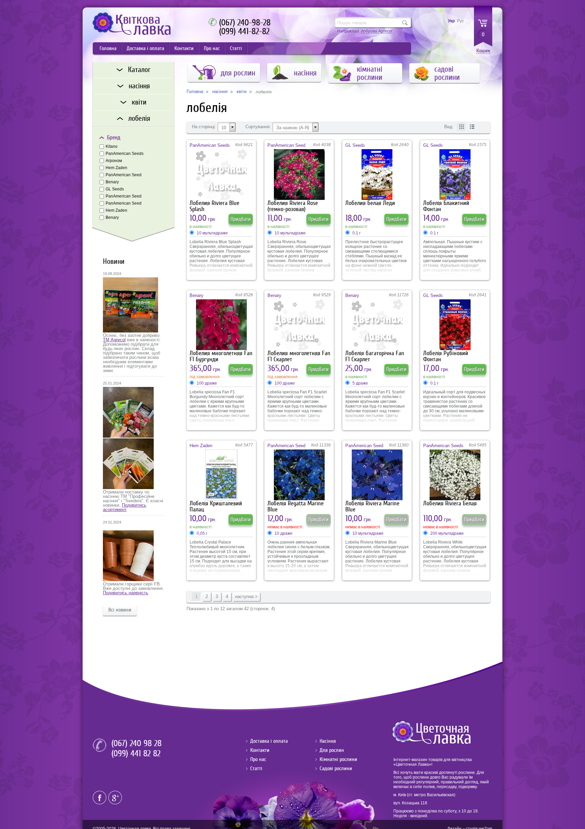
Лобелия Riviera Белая (450, 503)
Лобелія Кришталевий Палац (216, 506)
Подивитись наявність (125, 592)
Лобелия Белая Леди (370, 203)
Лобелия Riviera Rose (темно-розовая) (292, 206)
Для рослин (332, 750)
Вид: (449, 126)
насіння (220, 91)
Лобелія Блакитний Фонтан (446, 206)
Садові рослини (336, 768)
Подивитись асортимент (124, 507)
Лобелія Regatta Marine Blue (295, 506)
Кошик (483, 51)
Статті (236, 48)
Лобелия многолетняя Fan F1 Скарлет (298, 356)
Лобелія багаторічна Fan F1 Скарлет (374, 356)
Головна (108, 48)
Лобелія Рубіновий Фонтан (445, 356)
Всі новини (119, 610)
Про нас (212, 48)
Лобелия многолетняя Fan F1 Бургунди (221, 356)
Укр (451, 21)
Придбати (241, 219)
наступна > (246, 596)
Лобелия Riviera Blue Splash (214, 206)
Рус (460, 21)
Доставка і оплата (145, 48)
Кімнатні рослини (338, 759)
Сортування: (258, 126)
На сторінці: (204, 126)
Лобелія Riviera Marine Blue (372, 506)
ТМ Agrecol (114, 339)
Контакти (184, 48)
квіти (241, 91)
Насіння (328, 741)
